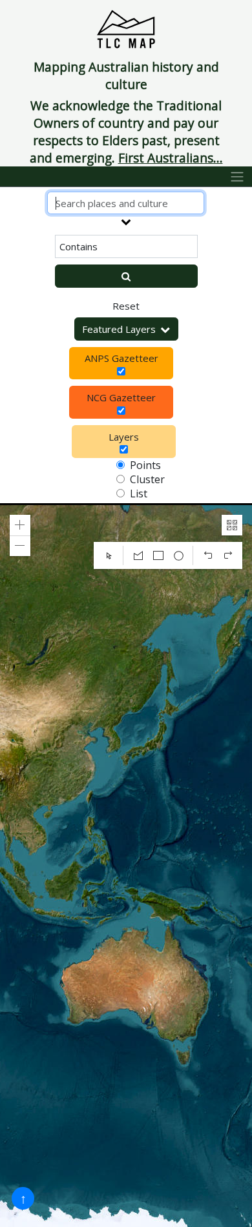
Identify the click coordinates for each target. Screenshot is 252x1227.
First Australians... (170, 157)
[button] (20, 525)
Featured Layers (119, 329)
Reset (126, 305)
